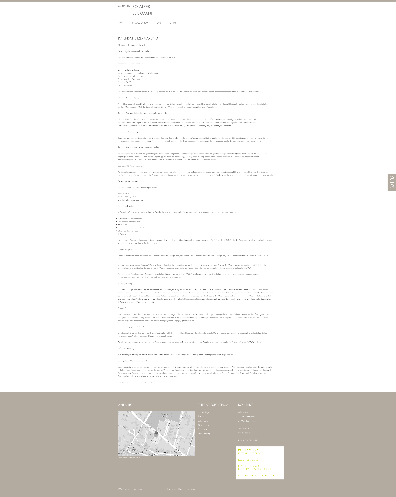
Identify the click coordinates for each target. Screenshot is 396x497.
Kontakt (173, 22)
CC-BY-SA (138, 457)
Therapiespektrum (139, 22)
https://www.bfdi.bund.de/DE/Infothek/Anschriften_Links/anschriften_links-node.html (198, 125)
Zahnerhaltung (204, 433)
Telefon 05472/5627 (247, 440)
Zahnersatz (203, 420)
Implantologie (203, 412)
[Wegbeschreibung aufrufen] (156, 433)
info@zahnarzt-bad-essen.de (135, 199)
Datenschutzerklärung (175, 489)
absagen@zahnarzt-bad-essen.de (256, 475)
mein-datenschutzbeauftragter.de (145, 383)
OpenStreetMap (125, 457)
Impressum (191, 489)
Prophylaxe (202, 429)
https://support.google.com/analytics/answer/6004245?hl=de (235, 342)
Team (158, 22)
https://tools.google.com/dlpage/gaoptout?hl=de (174, 320)
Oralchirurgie (203, 425)
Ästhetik (201, 416)
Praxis (120, 22)
